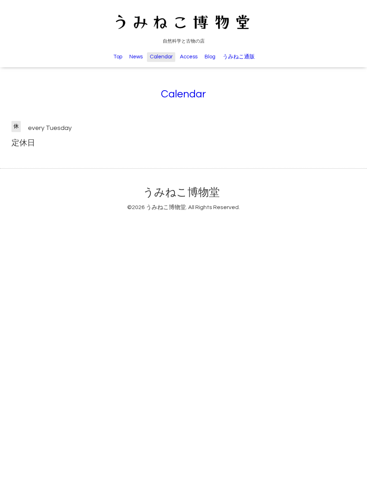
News (136, 56)
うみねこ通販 (239, 56)
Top (117, 56)
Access (188, 56)
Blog (210, 56)
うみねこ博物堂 (181, 192)
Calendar (161, 56)
